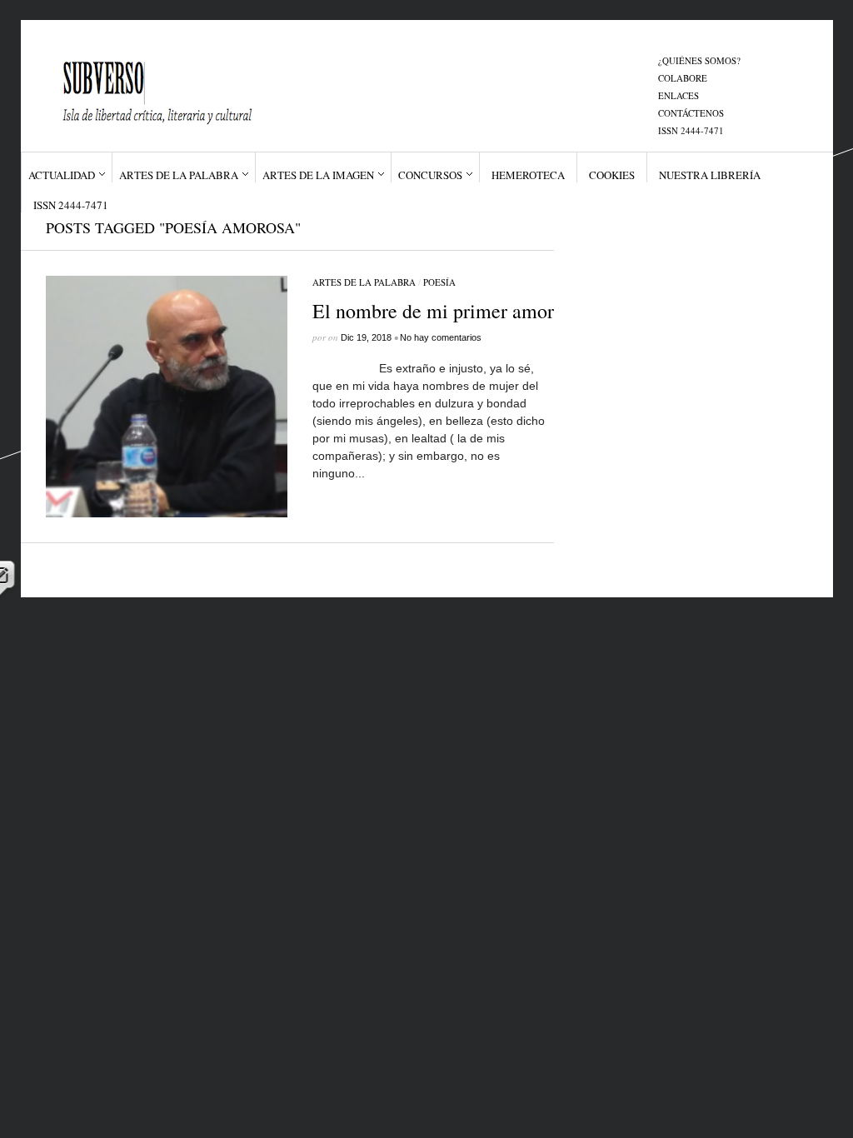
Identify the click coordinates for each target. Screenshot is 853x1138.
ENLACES (678, 95)
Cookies (612, 174)
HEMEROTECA (528, 174)
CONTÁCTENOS (691, 113)
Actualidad (61, 174)
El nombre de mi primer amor (433, 310)
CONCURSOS (430, 174)
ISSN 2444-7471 (691, 130)
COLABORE (682, 78)
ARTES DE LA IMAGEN (318, 174)
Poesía (439, 282)
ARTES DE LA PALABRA (178, 174)
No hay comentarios (440, 337)
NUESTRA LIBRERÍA (710, 174)
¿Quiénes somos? (699, 60)
